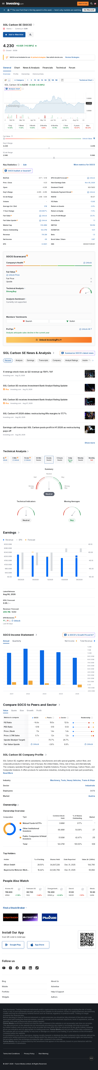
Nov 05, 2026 (90, 183)
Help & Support (57, 992)
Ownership (25, 74)
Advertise (55, 986)
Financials (48, 67)
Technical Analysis (14, 451)
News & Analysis (31, 67)
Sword (71, 888)
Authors (54, 997)
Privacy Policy (29, 1054)
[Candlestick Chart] (5, 80)
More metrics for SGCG (84, 165)
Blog (4, 981)
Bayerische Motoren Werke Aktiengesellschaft (25, 870)
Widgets (5, 997)
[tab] (15, 460)
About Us (55, 981)
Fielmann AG (31, 888)
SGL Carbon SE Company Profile (23, 754)
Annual (6, 641)
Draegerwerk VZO (54, 888)
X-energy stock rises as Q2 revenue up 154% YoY (28, 371)
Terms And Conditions (11, 1054)
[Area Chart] (9, 80)
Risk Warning (43, 1054)
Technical (61, 67)
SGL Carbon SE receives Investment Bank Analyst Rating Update (35, 385)
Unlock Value (87, 139)
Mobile (5, 986)
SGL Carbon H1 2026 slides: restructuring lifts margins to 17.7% (35, 413)
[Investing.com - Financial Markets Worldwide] (15, 3)
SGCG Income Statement (18, 634)
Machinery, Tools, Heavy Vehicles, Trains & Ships (72, 780)
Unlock (36, 744)
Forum (72, 67)
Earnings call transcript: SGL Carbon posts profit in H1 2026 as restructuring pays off (41, 429)
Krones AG (9, 888)
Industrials (90, 785)
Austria (92, 796)
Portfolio (5, 992)
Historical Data (38, 74)
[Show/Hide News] (62, 80)
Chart (17, 67)
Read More (8, 773)
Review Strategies (72, 57)
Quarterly (16, 641)
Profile (15, 74)
